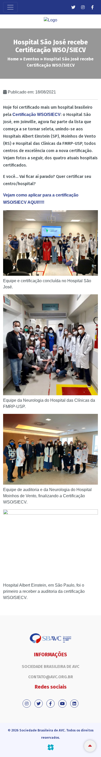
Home (13, 59)
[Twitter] (73, 7)
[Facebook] (92, 7)
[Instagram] (83, 7)
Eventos (31, 59)
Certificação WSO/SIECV (36, 114)
